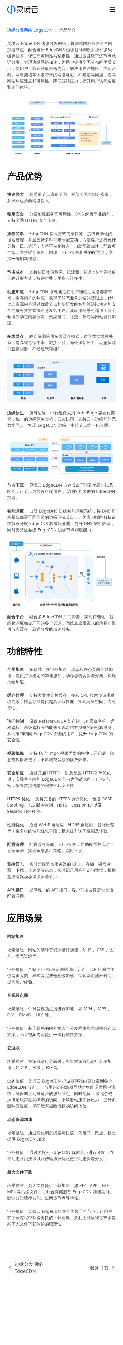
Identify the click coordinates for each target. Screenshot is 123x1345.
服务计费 (99, 1267)
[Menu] (112, 9)
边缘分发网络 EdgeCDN (30, 30)
